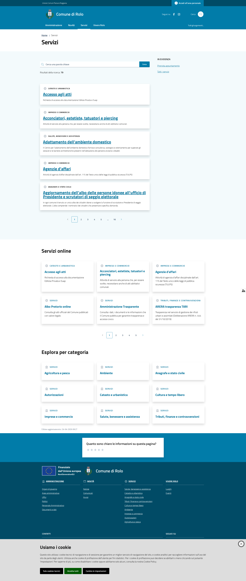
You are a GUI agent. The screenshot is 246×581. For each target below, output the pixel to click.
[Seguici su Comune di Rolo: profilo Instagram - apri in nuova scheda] (178, 14)
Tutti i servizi (163, 71)
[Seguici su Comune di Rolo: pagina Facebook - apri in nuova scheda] (172, 14)
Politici (45, 501)
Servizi (132, 481)
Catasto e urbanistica (114, 394)
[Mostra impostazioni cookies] (243, 290)
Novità (90, 481)
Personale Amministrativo (53, 505)
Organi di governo (49, 489)
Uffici (44, 497)
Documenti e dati (49, 509)
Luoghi (168, 489)
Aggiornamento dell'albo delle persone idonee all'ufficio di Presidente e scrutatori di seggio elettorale (94, 194)
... (109, 220)
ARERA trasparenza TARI (171, 306)
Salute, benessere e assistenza (120, 416)
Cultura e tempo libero (170, 394)
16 (115, 220)
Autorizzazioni (54, 394)
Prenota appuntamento (168, 66)
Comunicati (88, 493)
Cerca (144, 64)
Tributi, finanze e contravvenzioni (177, 416)
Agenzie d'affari (57, 169)
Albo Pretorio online (58, 306)
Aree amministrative (50, 493)
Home (44, 35)
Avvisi (85, 497)
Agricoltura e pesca (57, 373)
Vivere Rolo (172, 481)
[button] (201, 14)
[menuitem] (53, 25)
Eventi (168, 493)
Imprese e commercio (59, 416)
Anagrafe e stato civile (170, 373)
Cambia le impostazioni (96, 571)
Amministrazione (55, 481)
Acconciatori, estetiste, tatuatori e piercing (80, 118)
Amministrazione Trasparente (119, 306)
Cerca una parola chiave (57, 64)
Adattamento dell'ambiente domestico (77, 142)
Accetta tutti (73, 571)
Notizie (86, 489)
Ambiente (106, 373)
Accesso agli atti (57, 94)
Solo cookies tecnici (51, 571)
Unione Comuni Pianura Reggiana (54, 3)
